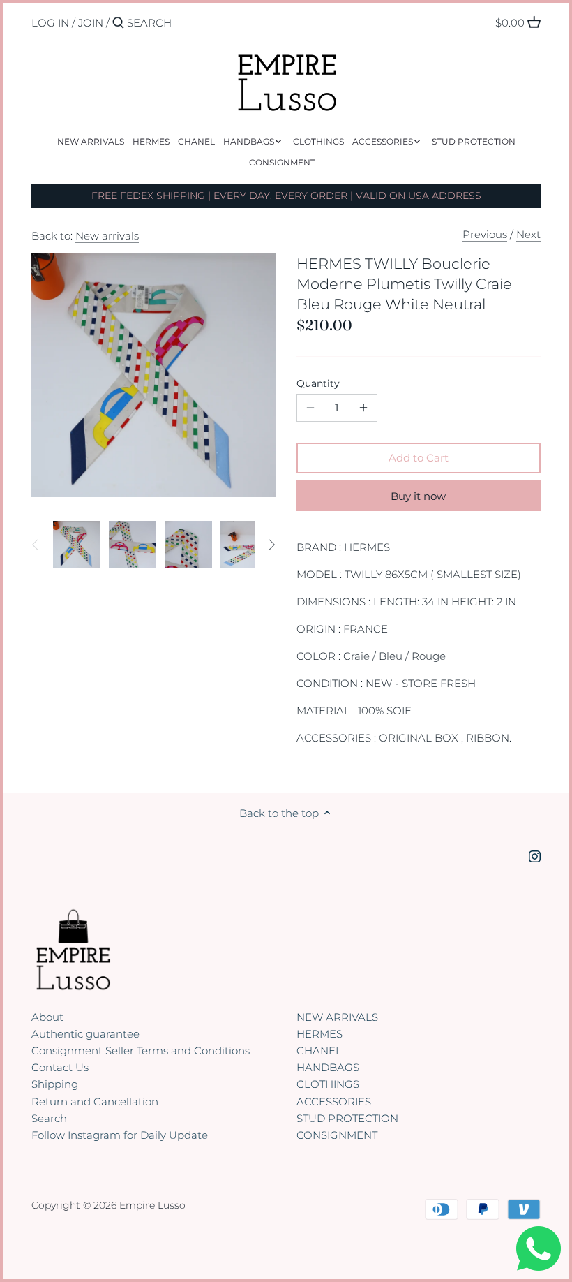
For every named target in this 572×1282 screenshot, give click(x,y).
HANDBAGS (327, 1067)
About (47, 1017)
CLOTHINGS (327, 1084)
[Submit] (118, 23)
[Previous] (35, 544)
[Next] (271, 544)
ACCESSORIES (333, 1101)
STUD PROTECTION (347, 1118)
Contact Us (60, 1067)
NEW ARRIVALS (337, 1017)
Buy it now (418, 496)
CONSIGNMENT (336, 1135)
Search (49, 1118)
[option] (76, 544)
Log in (50, 22)
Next (528, 234)
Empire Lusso (152, 1205)
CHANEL (319, 1050)
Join (90, 22)
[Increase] (363, 408)
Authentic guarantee (85, 1033)
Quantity (318, 383)
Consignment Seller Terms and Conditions (140, 1050)
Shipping (54, 1084)
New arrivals (107, 235)
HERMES (319, 1033)
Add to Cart (419, 457)
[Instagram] (535, 855)
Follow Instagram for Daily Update (119, 1135)
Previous (484, 234)
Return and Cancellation (94, 1101)
